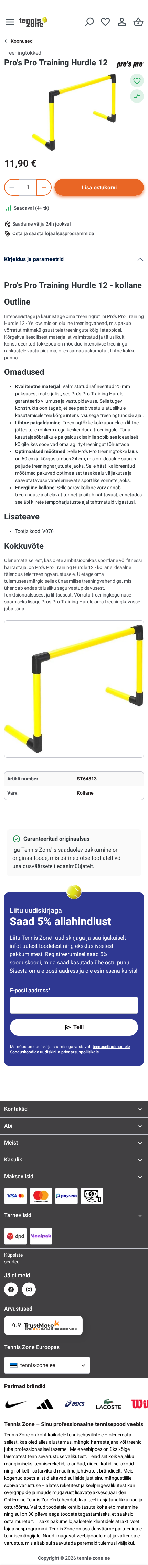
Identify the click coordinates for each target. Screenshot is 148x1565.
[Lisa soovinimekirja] (137, 80)
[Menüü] (9, 22)
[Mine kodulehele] (33, 22)
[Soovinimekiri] (105, 22)
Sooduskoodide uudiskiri (33, 1052)
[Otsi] (88, 22)
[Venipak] (41, 1236)
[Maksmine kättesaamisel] (92, 1196)
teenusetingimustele (111, 1046)
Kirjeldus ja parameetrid (34, 259)
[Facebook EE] (11, 1289)
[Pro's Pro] (130, 64)
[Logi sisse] (121, 22)
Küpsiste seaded (11, 1258)
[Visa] (15, 1196)
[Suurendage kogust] (44, 187)
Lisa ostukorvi (99, 187)
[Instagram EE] (29, 1289)
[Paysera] (66, 1196)
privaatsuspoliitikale (80, 1052)
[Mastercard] (41, 1196)
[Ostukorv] (138, 22)
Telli (78, 1027)
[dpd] (15, 1236)
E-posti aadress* (30, 990)
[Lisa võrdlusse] (137, 96)
